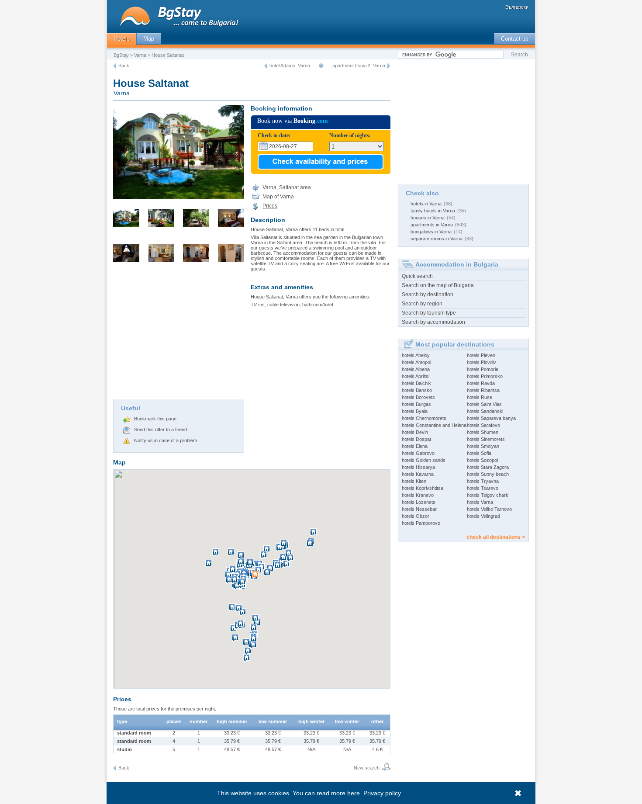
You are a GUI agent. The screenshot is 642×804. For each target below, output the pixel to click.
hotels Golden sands (423, 460)
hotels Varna (480, 502)
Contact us (514, 38)
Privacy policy (381, 793)
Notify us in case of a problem (165, 440)
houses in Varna (428, 217)
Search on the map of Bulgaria (438, 285)
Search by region (422, 304)
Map (148, 38)
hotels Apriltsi (415, 376)
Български (516, 7)
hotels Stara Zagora (488, 467)
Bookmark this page (155, 418)
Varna (140, 55)
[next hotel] (388, 66)
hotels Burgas (416, 404)
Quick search (417, 276)
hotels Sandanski (485, 411)
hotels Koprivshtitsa (422, 488)
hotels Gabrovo (418, 453)
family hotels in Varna (433, 210)
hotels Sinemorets (486, 439)
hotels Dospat (416, 439)
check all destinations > (495, 537)
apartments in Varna (432, 224)
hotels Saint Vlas (484, 404)
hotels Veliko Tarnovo (489, 509)
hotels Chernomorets (424, 418)
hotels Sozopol (482, 460)
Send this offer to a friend (160, 429)
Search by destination (427, 294)
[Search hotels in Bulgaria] (385, 768)
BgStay (121, 55)
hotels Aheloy (416, 355)
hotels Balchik (416, 383)
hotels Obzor (415, 516)
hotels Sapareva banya (491, 418)
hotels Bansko (417, 390)
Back (123, 65)
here (353, 793)
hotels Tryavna (483, 481)
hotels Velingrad (483, 516)
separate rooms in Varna (437, 238)
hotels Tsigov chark (487, 495)
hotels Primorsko (485, 376)
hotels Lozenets (418, 502)
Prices (269, 206)
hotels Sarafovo (483, 425)
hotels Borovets (418, 397)
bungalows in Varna (431, 231)
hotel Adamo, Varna (289, 65)
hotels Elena (415, 446)
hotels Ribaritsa (483, 390)
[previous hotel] (265, 66)
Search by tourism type (429, 313)
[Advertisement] (178, 333)
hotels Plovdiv (481, 362)
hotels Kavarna (418, 474)
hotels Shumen (482, 432)
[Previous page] (114, 66)
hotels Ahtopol (416, 362)
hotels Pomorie (482, 369)
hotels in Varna (426, 203)
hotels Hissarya (418, 467)
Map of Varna (278, 197)
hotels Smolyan (483, 446)
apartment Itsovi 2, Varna (358, 65)
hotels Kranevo (418, 495)
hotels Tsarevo (482, 488)
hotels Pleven (481, 355)
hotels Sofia (479, 453)
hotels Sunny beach (488, 474)
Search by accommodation (433, 322)
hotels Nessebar (419, 509)
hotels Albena (416, 369)
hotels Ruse (479, 397)
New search (367, 767)
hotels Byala (415, 411)
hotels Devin (415, 432)
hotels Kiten (414, 481)
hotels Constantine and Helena (434, 425)
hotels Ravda (481, 383)
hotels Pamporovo (421, 523)
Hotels (122, 38)
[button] (256, 578)
